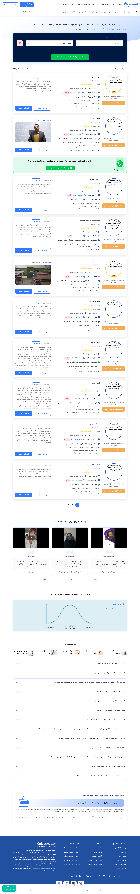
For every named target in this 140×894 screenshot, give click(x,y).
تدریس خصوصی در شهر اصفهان (104, 795)
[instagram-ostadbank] (72, 877)
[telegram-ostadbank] (76, 877)
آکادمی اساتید (97, 856)
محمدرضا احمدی (94, 302)
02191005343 (113, 876)
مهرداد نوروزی (95, 342)
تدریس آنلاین (116, 604)
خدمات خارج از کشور (98, 4)
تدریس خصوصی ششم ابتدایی (33, 859)
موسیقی (66, 12)
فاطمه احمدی (95, 383)
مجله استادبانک (85, 4)
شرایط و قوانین (121, 869)
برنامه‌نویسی (83, 12)
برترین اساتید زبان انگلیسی (69, 848)
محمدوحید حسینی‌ (94, 119)
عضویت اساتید (97, 848)
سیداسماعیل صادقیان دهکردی (90, 220)
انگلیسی (118, 12)
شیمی (98, 12)
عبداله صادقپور (95, 179)
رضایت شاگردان (109, 4)
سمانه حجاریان (95, 424)
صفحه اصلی (119, 4)
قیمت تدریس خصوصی (94, 864)
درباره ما (123, 852)
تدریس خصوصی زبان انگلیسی (46, 857)
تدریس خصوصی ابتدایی (27, 857)
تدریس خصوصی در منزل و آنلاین (34, 852)
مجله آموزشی (97, 852)
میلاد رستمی (96, 77)
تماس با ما (122, 856)
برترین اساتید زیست (71, 864)
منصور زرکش (96, 465)
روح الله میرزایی (95, 261)
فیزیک (104, 12)
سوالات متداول (75, 4)
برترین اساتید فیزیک (71, 856)
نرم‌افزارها (74, 12)
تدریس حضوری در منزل (113, 608)
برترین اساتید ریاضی (71, 852)
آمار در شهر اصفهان (87, 795)
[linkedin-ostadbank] (80, 877)
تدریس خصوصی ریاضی (20, 855)
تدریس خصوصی (119, 795)
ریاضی (111, 12)
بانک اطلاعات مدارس (95, 860)
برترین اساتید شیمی (71, 860)
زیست (91, 12)
